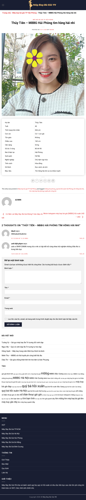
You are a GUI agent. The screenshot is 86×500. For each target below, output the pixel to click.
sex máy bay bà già (69, 391)
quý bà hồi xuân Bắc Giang (54, 387)
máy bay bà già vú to (68, 382)
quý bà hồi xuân (33, 386)
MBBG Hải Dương (36, 378)
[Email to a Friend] (45, 181)
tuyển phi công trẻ (50, 191)
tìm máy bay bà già (72, 398)
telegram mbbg (69, 395)
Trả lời (81, 238)
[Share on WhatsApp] (33, 181)
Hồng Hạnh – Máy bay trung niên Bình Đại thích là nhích (23, 351)
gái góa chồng (18, 374)
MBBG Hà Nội (21, 377)
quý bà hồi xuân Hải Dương (37, 391)
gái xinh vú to (26, 374)
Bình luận (8, 268)
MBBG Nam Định (49, 378)
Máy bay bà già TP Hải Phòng (24, 13)
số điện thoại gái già (31, 394)
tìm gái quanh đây (48, 399)
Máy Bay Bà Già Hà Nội (10, 434)
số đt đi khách (58, 395)
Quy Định (5, 468)
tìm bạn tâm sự (16, 399)
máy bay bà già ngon (42, 382)
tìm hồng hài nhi (79, 189)
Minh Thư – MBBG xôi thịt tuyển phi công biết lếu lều (22, 355)
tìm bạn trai (7, 399)
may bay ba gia (35, 374)
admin (51, 29)
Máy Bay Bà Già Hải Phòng (12, 438)
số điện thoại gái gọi (48, 395)
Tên (6, 288)
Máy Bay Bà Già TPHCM (11, 429)
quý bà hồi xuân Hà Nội (14, 390)
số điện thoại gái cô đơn (11, 395)
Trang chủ (6, 13)
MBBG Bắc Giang (56, 374)
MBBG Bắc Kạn (68, 374)
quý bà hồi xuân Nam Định (55, 391)
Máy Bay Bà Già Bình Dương (12, 447)
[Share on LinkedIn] (53, 181)
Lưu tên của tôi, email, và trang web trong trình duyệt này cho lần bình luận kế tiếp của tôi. (43, 319)
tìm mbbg (59, 398)
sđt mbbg (79, 391)
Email (7, 298)
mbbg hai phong (50, 189)
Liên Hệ (5, 473)
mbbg (45, 373)
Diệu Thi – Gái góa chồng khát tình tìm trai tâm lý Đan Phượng (25, 360)
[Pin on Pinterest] (49, 181)
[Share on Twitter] (41, 181)
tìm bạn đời (38, 399)
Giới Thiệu (5, 460)
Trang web (8, 308)
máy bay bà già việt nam (55, 382)
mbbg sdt (57, 378)
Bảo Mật (5, 464)
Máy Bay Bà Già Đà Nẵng (11, 442)
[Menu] (3, 5)
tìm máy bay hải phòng (36, 191)
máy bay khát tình (17, 387)
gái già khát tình (7, 374)
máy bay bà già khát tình (28, 382)
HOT (3, 425)
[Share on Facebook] (37, 181)
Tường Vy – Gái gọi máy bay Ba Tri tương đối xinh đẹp (22, 342)
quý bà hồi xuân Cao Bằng (73, 387)
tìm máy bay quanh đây (26, 402)
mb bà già (64, 378)
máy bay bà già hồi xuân (13, 382)
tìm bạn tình (29, 398)
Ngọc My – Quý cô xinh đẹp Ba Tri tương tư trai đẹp (22, 347)
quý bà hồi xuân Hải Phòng (64, 189)
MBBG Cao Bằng (78, 374)
